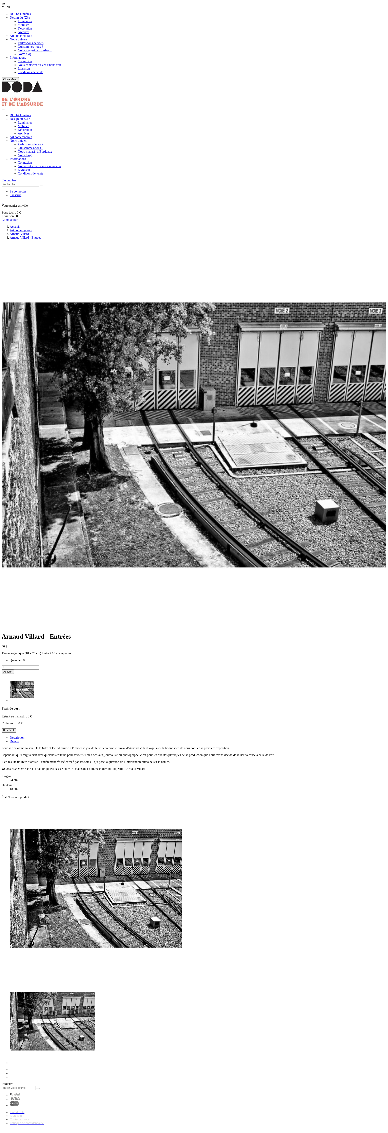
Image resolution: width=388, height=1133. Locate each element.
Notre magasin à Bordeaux (35, 50)
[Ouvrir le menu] (3, 109)
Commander (9, 219)
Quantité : (16, 660)
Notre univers (18, 39)
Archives (23, 32)
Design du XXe (20, 17)
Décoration (25, 28)
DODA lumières (20, 14)
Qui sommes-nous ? (30, 46)
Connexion (25, 61)
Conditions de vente (30, 72)
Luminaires (25, 21)
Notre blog (25, 54)
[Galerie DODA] (22, 104)
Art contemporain (21, 35)
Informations (18, 57)
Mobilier (23, 24)
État (4, 797)
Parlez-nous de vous (30, 43)
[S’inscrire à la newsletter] (38, 1088)
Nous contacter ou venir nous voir (39, 65)
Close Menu (10, 79)
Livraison (24, 68)
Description (17, 737)
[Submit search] (41, 185)
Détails (14, 741)
